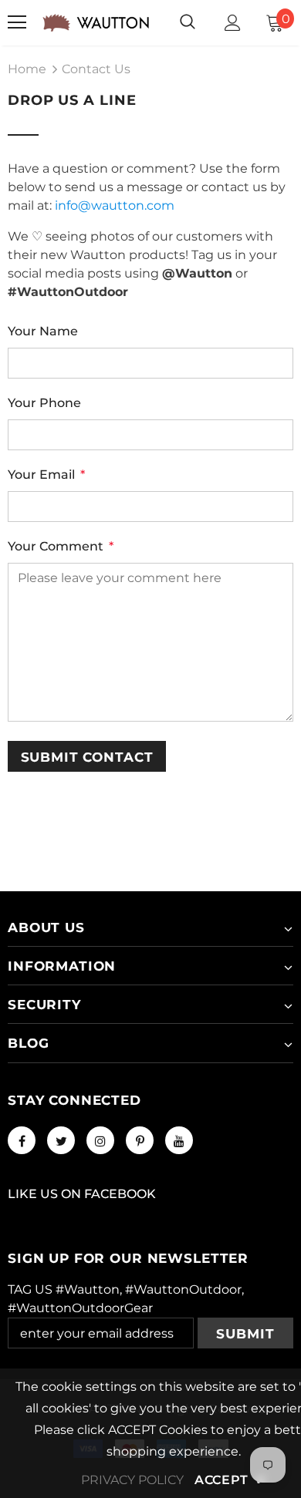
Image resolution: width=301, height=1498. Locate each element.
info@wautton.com (114, 205)
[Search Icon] (187, 22)
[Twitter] (61, 1140)
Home (27, 69)
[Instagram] (100, 1140)
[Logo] (95, 22)
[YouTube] (179, 1140)
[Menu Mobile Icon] (17, 22)
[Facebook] (22, 1140)
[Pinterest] (140, 1140)
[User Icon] (233, 23)
